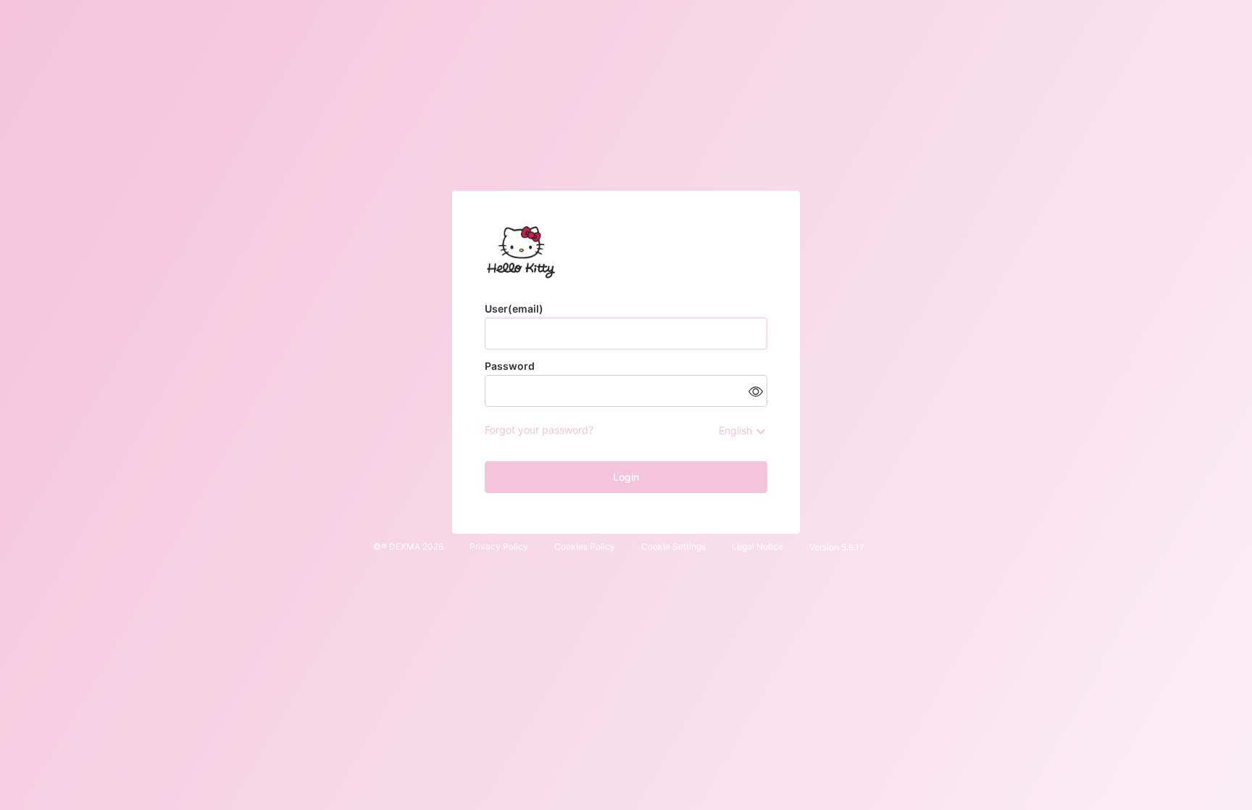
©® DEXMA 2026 (408, 546)
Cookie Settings (673, 546)
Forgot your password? (539, 429)
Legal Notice (757, 546)
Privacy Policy (499, 546)
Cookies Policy (584, 546)
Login (626, 477)
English (735, 430)
